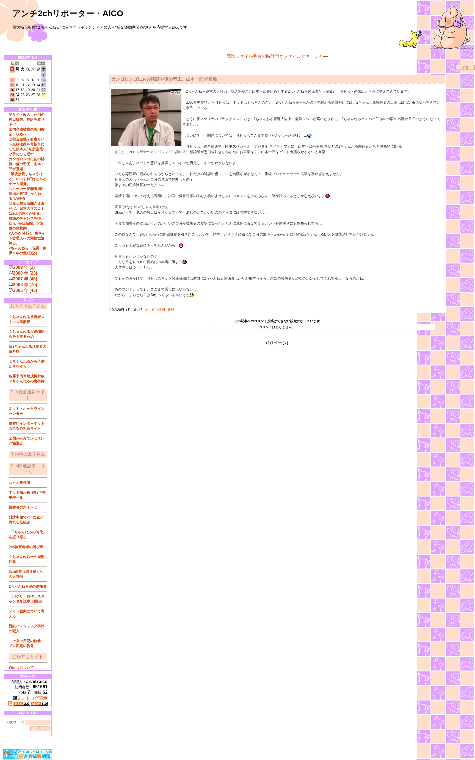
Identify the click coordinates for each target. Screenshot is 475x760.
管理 (170, 310)
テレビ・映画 (155, 310)
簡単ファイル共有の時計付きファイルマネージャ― (277, 56)
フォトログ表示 (32, 698)
